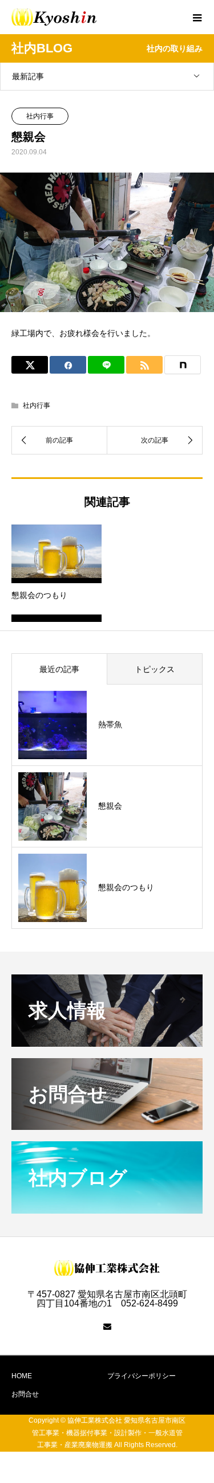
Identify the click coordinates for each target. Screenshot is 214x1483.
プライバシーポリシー (141, 1376)
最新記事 (28, 76)
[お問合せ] (107, 1125)
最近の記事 (59, 669)
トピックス (155, 669)
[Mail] (107, 1326)
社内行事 (40, 116)
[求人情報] (107, 1042)
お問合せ (25, 1394)
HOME (21, 1376)
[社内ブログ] (107, 1209)
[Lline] (106, 365)
